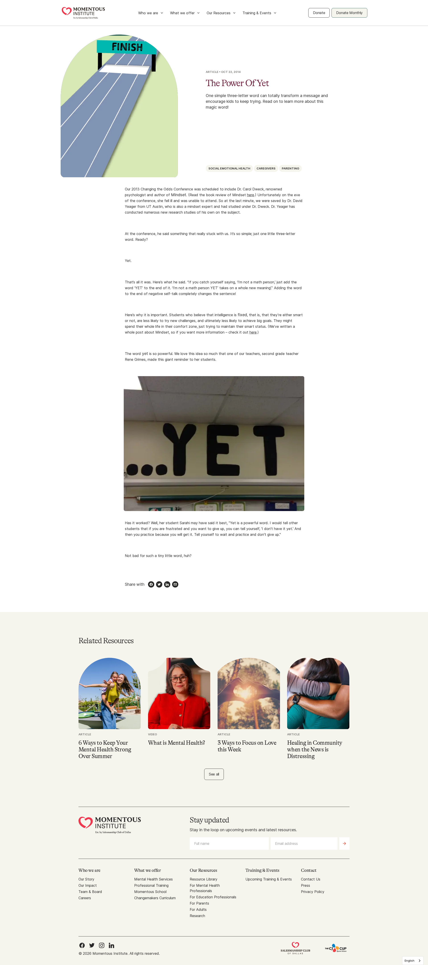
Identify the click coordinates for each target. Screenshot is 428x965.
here (250, 195)
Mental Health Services (153, 879)
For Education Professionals (213, 897)
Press (305, 885)
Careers (84, 898)
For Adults (198, 909)
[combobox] (413, 960)
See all (214, 774)
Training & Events (257, 13)
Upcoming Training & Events (268, 879)
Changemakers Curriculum (155, 898)
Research (197, 915)
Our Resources (218, 13)
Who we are (148, 13)
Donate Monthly (349, 12)
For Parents (199, 903)
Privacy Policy (312, 891)
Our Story (86, 879)
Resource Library (203, 879)
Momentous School (150, 891)
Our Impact (87, 885)
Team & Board (90, 891)
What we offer (182, 13)
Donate (319, 12)
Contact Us (310, 879)
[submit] (344, 843)
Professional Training (151, 885)
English (409, 960)
